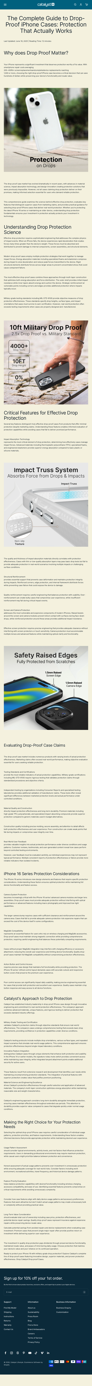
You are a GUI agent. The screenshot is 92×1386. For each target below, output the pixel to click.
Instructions (9, 1316)
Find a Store (33, 1325)
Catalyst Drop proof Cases (32, 1259)
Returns (7, 1321)
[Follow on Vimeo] (42, 1353)
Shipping (7, 1312)
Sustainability (33, 1312)
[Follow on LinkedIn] (48, 1353)
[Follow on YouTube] (30, 1353)
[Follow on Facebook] (5, 1353)
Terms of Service (35, 1338)
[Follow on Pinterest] (23, 1353)
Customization (62, 1312)
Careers (31, 1333)
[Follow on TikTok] (36, 1353)
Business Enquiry (63, 1308)
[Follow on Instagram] (11, 1353)
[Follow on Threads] (17, 1353)
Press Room (33, 1316)
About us (31, 1308)
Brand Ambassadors (36, 1329)
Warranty (7, 1325)
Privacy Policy (34, 1342)
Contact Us (8, 1329)
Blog (30, 1321)
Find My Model (10, 1308)
